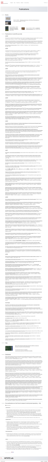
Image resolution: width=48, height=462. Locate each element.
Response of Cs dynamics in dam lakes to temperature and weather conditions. (19, 65)
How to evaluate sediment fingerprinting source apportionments (16, 139)
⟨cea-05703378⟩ (33, 412)
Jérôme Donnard (15, 135)
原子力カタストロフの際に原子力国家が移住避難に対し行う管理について (18, 320)
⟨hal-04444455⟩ (14, 429)
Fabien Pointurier (22, 136)
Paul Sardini (10, 135)
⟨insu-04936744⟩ (33, 447)
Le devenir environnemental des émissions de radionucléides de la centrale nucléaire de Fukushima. (22, 94)
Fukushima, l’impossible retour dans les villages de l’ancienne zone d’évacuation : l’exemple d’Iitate (22, 304)
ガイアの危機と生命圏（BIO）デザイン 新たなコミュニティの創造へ (17, 169)
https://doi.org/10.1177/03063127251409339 (28, 39)
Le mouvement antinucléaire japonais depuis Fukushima (15, 330)
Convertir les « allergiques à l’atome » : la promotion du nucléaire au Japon (18, 332)
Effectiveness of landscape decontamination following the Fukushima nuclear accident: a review (22, 256)
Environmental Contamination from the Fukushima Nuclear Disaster (22, 265)
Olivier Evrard (28, 136)
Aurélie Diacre (37, 134)
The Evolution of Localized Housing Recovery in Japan (14, 289)
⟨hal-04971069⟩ (27, 435)
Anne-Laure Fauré (21, 135)
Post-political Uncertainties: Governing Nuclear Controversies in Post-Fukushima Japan (20, 199)
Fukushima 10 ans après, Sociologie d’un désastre (13, 29)
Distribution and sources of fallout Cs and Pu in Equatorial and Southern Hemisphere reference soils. (23, 58)
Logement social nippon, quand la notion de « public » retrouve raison (17, 335)
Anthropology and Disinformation (11, 45)
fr (44, 2)
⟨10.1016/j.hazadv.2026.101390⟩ (25, 412)
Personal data (45, 461)
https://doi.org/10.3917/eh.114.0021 (12, 73)
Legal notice (42, 461)
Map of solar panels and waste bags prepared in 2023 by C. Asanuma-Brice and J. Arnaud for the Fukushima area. (27, 346)
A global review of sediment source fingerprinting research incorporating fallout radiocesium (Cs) (22, 229)
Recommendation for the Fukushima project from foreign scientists (17, 264)
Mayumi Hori (10, 136)
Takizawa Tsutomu (16, 136)
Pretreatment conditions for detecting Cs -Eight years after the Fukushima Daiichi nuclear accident (23, 217)
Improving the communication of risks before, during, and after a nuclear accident (19, 233)
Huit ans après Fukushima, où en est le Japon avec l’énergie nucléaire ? (17, 286)
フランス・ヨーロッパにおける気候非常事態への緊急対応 (15, 240)
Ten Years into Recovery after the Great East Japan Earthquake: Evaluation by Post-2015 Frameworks (22, 246)
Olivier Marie (27, 135)
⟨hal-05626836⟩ (17, 444)
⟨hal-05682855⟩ (10, 416)
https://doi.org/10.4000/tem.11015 (35, 84)
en (45, 2)
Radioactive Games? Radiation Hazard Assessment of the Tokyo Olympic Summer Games (20, 213)
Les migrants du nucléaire (9, 316)
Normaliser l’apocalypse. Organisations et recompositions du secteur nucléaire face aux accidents (22, 142)
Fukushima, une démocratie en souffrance (12, 326)
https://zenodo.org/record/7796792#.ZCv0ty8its (23, 350)
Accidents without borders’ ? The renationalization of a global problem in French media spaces (21, 210)
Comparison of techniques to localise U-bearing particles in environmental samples (19, 134)
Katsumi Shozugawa (33, 135)
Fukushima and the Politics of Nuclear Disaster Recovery (15, 62)
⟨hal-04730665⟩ (15, 425)
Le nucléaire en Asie (8, 318)
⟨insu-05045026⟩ (36, 449)
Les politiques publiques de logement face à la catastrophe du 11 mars (17, 327)
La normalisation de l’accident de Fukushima (13, 259)
